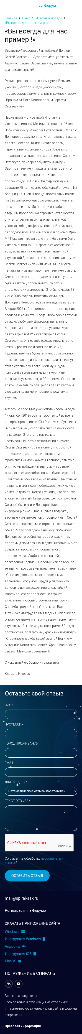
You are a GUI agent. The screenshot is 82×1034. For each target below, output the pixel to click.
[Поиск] (27, 5)
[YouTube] (19, 984)
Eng (69, 6)
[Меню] (5, 5)
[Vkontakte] (9, 984)
